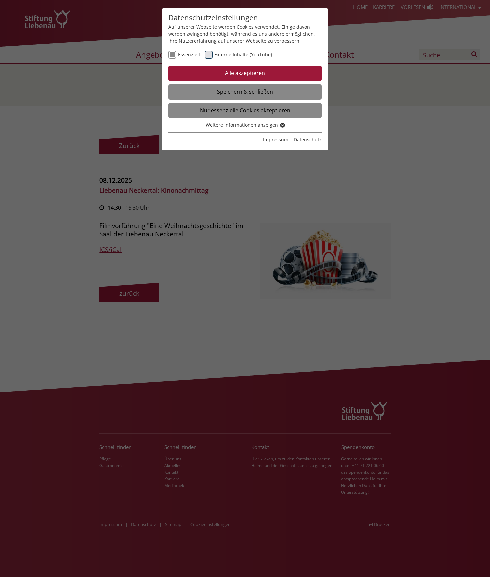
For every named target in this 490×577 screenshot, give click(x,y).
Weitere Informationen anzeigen (242, 125)
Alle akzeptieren (245, 73)
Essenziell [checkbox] (189, 54)
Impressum (275, 139)
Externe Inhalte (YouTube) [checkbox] (243, 54)
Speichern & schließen (245, 91)
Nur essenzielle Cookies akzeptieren (245, 110)
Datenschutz (308, 139)
